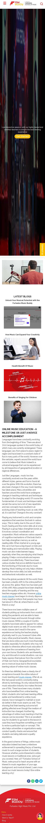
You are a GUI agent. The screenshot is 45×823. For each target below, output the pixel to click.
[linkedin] (37, 781)
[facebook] (28, 781)
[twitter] (41, 781)
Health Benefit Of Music (22, 366)
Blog (4, 821)
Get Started (22, 136)
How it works (7, 815)
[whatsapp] (33, 781)
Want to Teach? (8, 818)
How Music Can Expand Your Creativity (22, 335)
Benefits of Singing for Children (22, 397)
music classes (25, 677)
